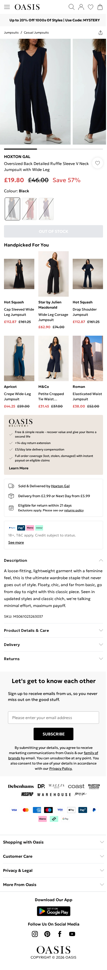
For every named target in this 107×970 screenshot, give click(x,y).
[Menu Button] (7, 7)
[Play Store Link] (53, 911)
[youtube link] (72, 934)
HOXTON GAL (17, 156)
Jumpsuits (11, 32)
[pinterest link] (47, 934)
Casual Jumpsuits (36, 32)
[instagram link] (35, 934)
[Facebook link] (60, 934)
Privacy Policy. (60, 768)
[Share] (100, 32)
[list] (53, 94)
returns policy (74, 510)
